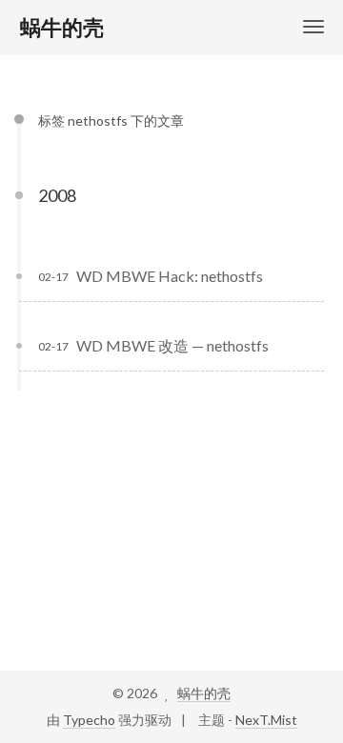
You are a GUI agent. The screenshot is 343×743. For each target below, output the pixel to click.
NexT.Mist (266, 720)
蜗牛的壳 (204, 693)
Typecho (89, 720)
